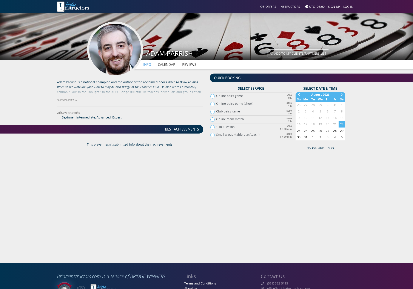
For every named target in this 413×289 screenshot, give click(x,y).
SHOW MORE (66, 100)
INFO (147, 64)
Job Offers (267, 7)
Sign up (334, 7)
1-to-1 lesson (225, 127)
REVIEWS (189, 64)
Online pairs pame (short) (234, 103)
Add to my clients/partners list (299, 53)
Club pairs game (228, 111)
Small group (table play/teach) (237, 134)
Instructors (290, 7)
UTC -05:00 (316, 7)
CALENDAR (166, 64)
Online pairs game (229, 96)
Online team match (230, 119)
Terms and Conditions (200, 283)
